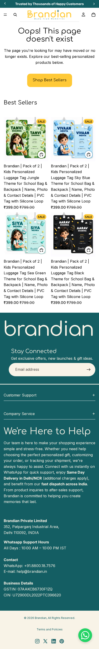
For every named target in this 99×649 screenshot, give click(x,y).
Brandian (41, 618)
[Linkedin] (53, 641)
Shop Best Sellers (50, 80)
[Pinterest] (61, 641)
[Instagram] (37, 641)
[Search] (15, 15)
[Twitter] (45, 641)
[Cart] (93, 15)
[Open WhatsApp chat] (85, 635)
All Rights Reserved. (61, 618)
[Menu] (5, 14)
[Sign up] (88, 369)
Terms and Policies (50, 629)
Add (45, 154)
